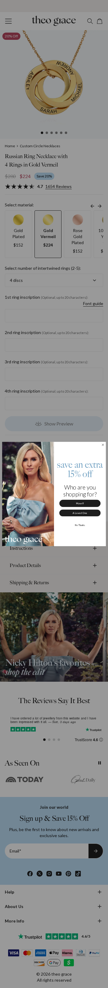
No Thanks (80, 525)
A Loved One (80, 513)
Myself (80, 503)
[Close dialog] (102, 444)
